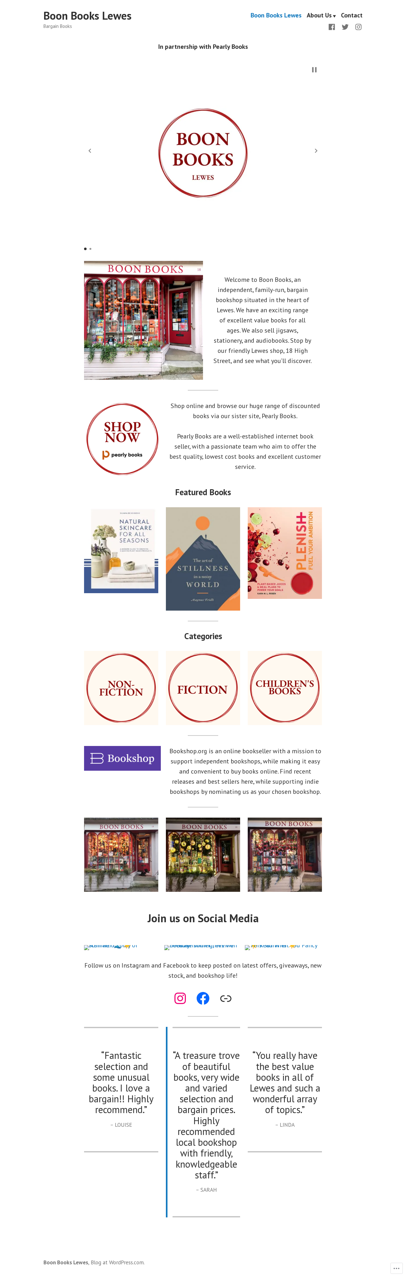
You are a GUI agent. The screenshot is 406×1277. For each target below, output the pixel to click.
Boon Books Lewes (87, 15)
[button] (89, 151)
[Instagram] (357, 26)
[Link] (225, 998)
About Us (319, 16)
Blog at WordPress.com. (118, 1262)
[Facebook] (333, 26)
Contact (352, 16)
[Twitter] (345, 26)
